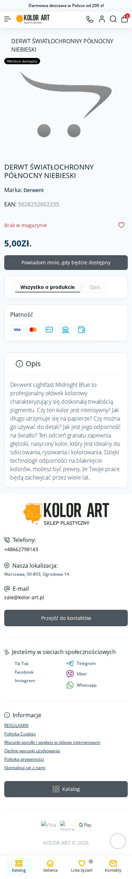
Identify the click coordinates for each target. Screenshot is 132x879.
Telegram (86, 663)
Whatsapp (86, 685)
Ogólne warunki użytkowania (32, 751)
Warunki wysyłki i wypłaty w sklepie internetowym (52, 742)
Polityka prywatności (24, 759)
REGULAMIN (16, 725)
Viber (82, 674)
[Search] (113, 18)
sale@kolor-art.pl (24, 597)
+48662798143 (21, 549)
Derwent (34, 190)
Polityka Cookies (20, 734)
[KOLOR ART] (66, 514)
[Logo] (32, 19)
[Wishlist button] (121, 225)
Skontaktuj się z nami (24, 768)
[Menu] (7, 18)
